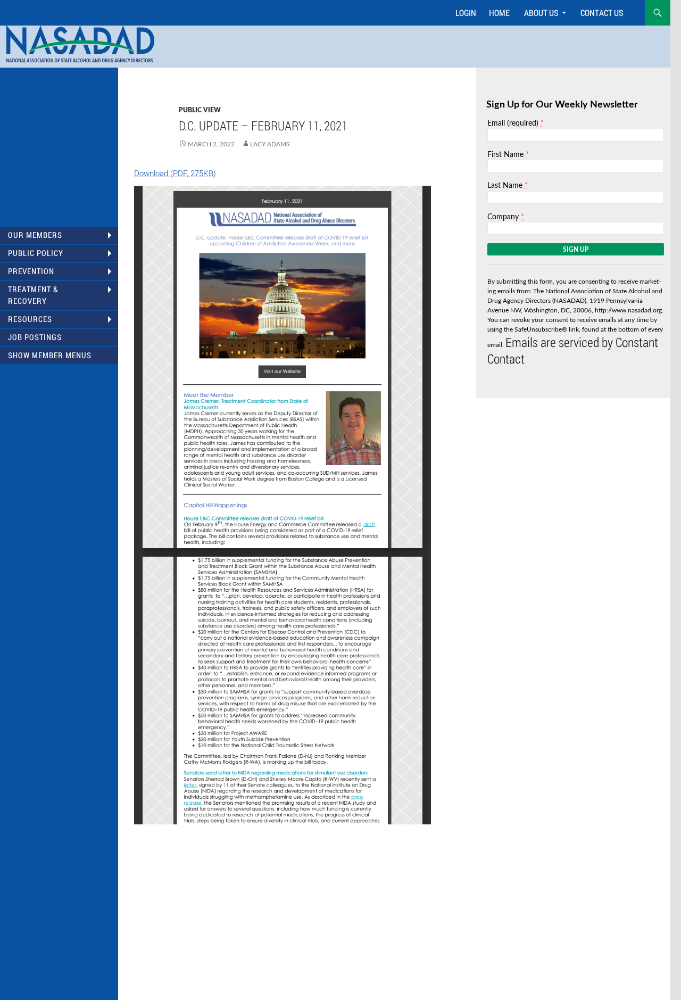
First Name (508, 155)
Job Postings (35, 337)
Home (499, 12)
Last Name (507, 185)
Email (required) (515, 123)
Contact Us (602, 12)
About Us (541, 12)
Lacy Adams (270, 144)
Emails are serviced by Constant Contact (572, 350)
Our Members (35, 235)
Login (465, 12)
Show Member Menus (50, 355)
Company (505, 217)
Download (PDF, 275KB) (175, 173)
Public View (200, 110)
